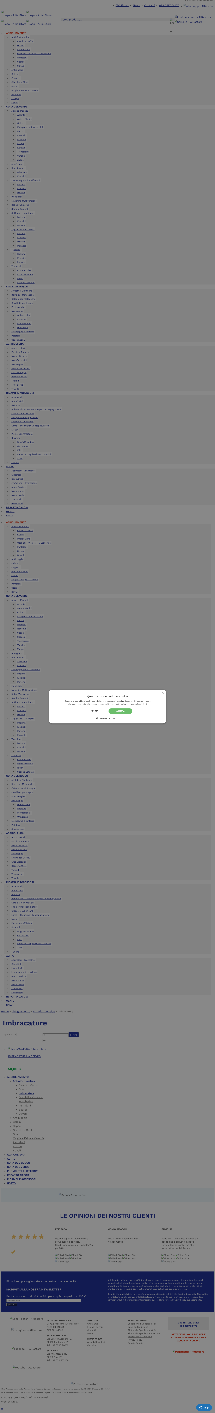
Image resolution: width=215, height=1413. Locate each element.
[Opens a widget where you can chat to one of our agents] (204, 1408)
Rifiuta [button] (94, 711)
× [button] (163, 693)
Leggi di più (142, 704)
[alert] (107, 706)
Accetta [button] (120, 711)
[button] (107, 718)
